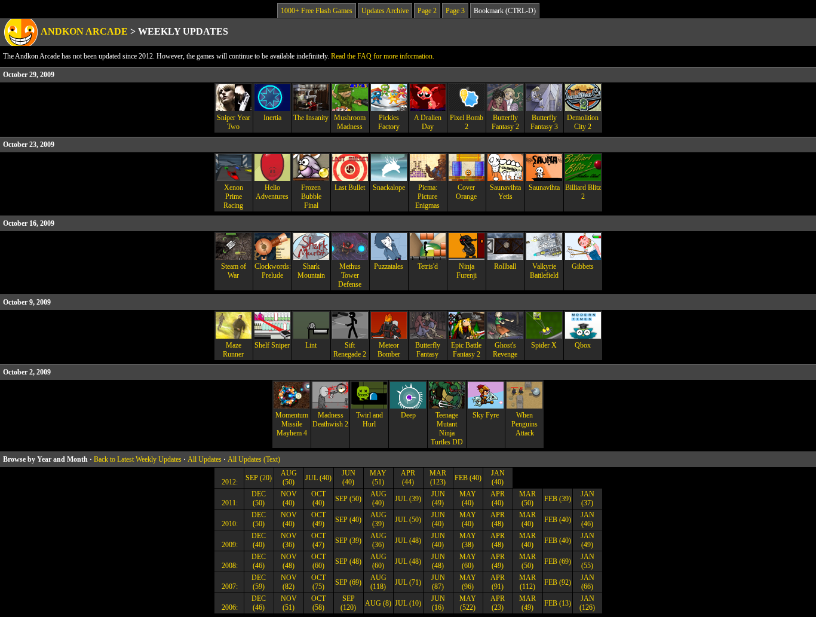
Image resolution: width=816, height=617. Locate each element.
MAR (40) (527, 519)
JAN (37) (587, 498)
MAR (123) (438, 477)
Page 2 (427, 11)
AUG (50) (289, 477)
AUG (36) (378, 540)
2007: (229, 586)
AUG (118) (378, 582)
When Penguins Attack (524, 424)
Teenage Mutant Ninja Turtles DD (447, 428)
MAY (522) (467, 603)
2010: (229, 524)
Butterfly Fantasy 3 (544, 122)
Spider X (544, 345)
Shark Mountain (311, 271)
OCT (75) (318, 582)
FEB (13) (557, 603)
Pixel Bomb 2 (466, 122)
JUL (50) (408, 519)
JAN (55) (587, 561)
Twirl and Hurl (369, 419)
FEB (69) (557, 561)
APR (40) (497, 498)
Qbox (583, 345)
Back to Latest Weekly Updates (138, 459)
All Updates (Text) (254, 459)
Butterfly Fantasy (427, 349)
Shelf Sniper (272, 345)
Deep (408, 415)
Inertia (272, 117)
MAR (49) (527, 603)
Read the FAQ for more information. (382, 56)
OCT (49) (318, 519)
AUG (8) (378, 603)
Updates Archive (385, 11)
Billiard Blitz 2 (583, 192)
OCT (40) (318, 498)
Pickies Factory (389, 122)
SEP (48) (348, 561)
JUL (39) (408, 499)
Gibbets (583, 266)
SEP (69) (348, 582)
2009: (229, 545)
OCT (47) (318, 540)
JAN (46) (587, 519)
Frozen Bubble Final (311, 196)
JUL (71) (408, 582)
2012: (229, 482)
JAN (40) (498, 477)
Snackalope (389, 187)
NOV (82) (289, 582)
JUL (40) (318, 478)
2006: (229, 607)
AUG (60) (378, 561)
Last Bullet (350, 187)
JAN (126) (587, 603)
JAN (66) (587, 582)
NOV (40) (289, 498)
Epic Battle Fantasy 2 (466, 349)
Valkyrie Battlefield (544, 271)
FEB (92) (557, 582)
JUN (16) (438, 603)
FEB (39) (557, 499)
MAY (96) (467, 582)
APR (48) (497, 519)
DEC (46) (258, 561)
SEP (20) (259, 478)
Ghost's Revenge (505, 349)
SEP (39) (348, 540)
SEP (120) (348, 603)
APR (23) (497, 603)
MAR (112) (527, 582)
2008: (229, 565)
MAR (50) (527, 498)
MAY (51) (378, 477)
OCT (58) (318, 603)
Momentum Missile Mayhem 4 (291, 424)
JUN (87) (438, 582)
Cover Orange (466, 192)
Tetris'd (428, 266)
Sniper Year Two (233, 122)
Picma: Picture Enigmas (427, 196)
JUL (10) (408, 603)
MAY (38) (467, 540)
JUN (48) (438, 561)
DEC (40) (258, 540)
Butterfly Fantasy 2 (505, 122)
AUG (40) (378, 498)
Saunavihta (544, 187)
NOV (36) (289, 540)
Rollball (505, 266)
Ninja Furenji (466, 271)
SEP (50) (348, 499)
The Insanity (311, 117)
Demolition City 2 (583, 122)
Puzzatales (388, 266)
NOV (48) (289, 561)
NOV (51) (289, 603)
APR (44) (408, 477)
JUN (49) (438, 498)
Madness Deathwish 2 (330, 419)
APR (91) (497, 582)
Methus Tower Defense (349, 275)
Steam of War (233, 271)
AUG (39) (378, 519)
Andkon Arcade (84, 31)
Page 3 (455, 11)
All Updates (205, 459)
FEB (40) (468, 478)
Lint (311, 345)
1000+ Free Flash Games (316, 11)
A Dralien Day (427, 122)
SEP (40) (348, 519)
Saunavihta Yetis (505, 192)
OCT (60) (318, 561)
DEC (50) (258, 498)
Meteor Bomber (389, 349)
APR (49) (497, 561)
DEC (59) (258, 582)
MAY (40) (467, 498)
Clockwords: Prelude (272, 271)
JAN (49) (587, 540)
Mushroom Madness (350, 122)
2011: (229, 503)
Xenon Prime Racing (233, 196)
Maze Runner (233, 349)
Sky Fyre (486, 415)
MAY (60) (467, 561)
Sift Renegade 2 (349, 349)
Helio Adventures (272, 192)
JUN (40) (348, 477)
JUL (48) (408, 540)
